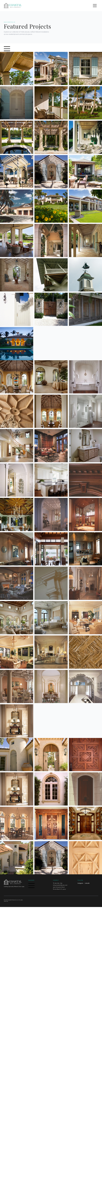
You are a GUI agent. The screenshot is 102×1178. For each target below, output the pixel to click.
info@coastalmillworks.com (60, 885)
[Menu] (95, 5)
